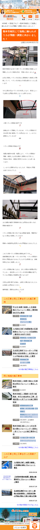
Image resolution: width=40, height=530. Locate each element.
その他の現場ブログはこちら (27, 505)
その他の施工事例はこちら (28, 369)
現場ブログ (14, 23)
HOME (4, 23)
